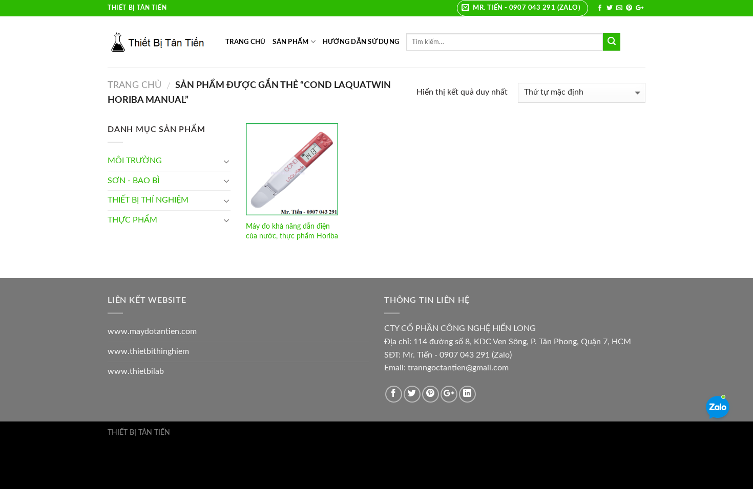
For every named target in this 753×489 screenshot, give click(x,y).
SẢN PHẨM (290, 42)
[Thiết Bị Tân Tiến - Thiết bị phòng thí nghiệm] (159, 42)
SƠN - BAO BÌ (133, 180)
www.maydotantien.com (152, 331)
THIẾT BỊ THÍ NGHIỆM (148, 200)
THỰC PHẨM (132, 220)
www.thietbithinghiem (148, 351)
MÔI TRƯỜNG (135, 161)
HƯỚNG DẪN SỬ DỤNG (361, 42)
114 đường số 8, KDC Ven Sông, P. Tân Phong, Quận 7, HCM (522, 342)
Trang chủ (134, 85)
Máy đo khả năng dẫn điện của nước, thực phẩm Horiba (292, 231)
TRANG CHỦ (245, 42)
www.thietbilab (136, 371)
